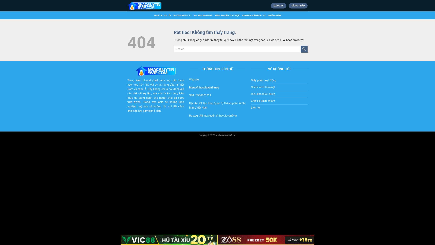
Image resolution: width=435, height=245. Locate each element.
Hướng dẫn (274, 15)
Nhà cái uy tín (162, 15)
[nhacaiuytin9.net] (144, 6)
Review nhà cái (182, 15)
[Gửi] (304, 49)
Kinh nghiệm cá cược (227, 15)
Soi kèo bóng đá (203, 15)
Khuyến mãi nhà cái (254, 15)
